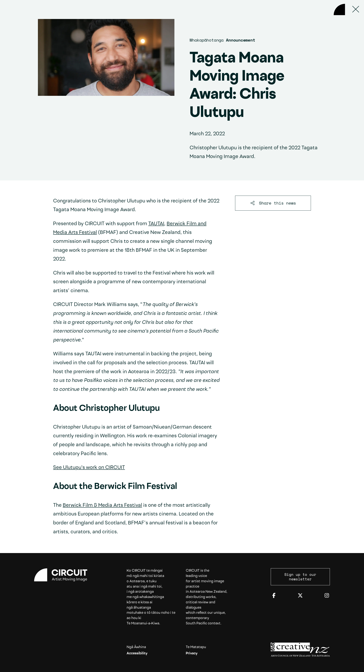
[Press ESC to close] (356, 9)
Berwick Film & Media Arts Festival (102, 505)
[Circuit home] (63, 575)
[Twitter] (300, 596)
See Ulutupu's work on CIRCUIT (89, 467)
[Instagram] (327, 596)
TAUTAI (156, 224)
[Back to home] (339, 9)
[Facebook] (274, 596)
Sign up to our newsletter (300, 577)
